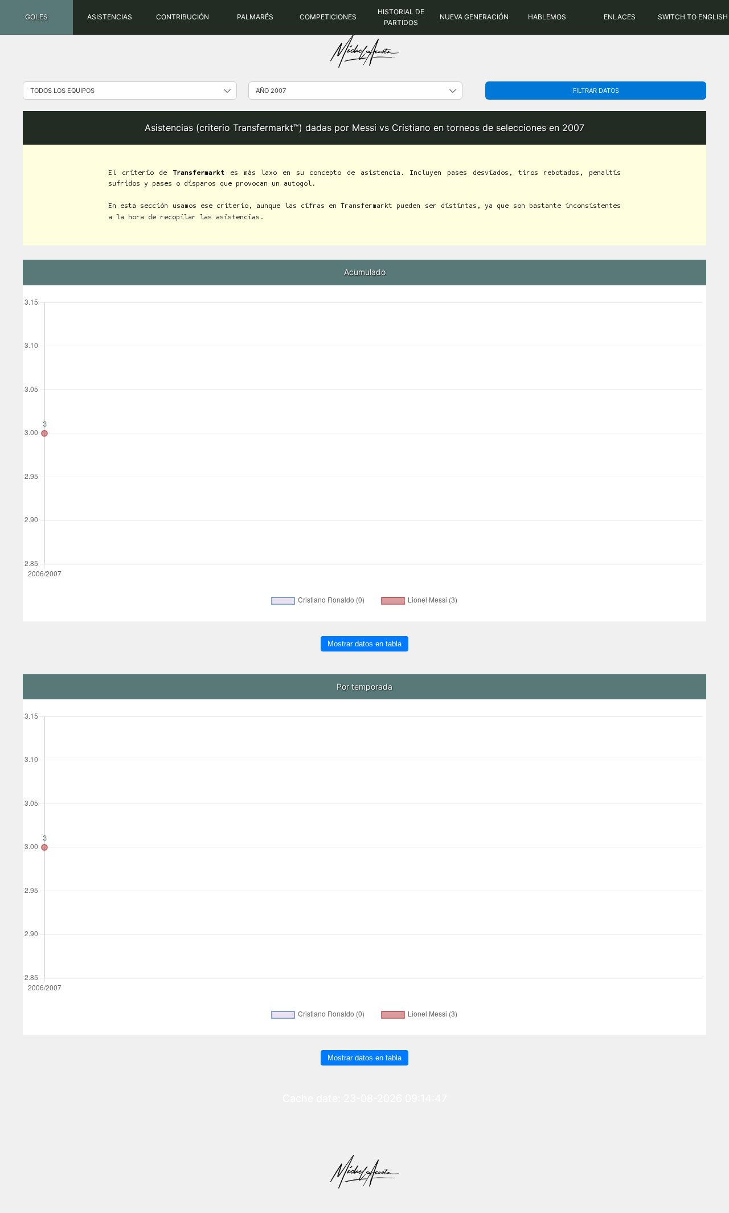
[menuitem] (36, 17)
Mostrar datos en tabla (364, 644)
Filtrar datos (596, 91)
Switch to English (693, 17)
